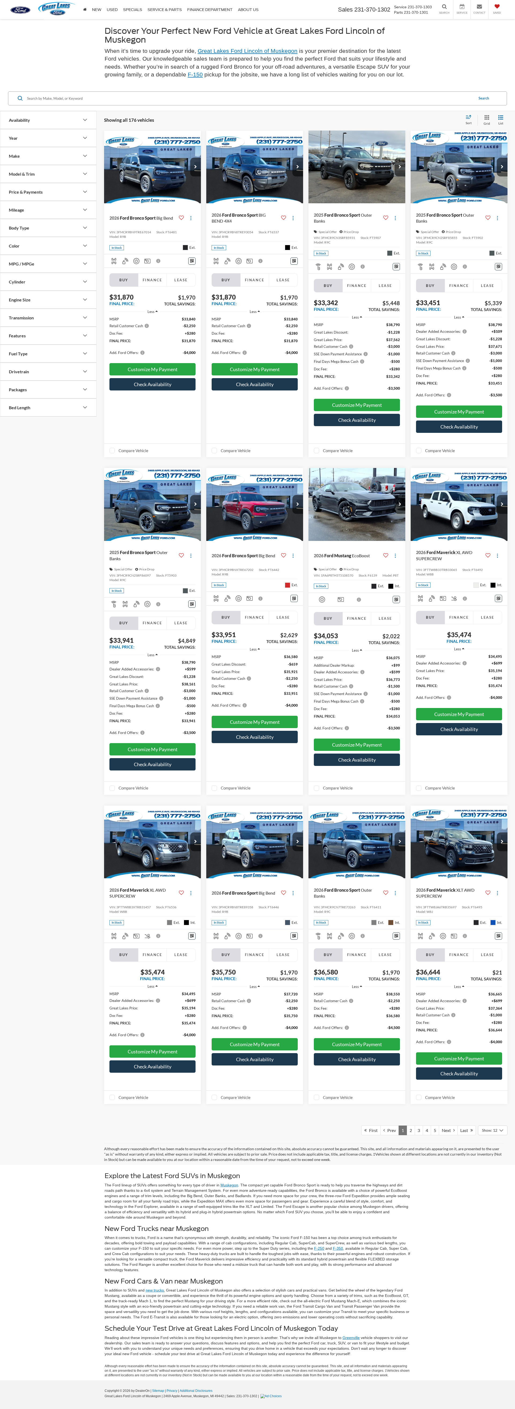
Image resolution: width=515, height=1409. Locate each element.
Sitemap (158, 1391)
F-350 (338, 1248)
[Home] (84, 9)
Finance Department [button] (210, 10)
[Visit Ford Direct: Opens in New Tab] (271, 1396)
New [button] (96, 10)
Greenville (351, 1338)
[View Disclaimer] (158, 261)
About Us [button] (248, 10)
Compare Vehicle (133, 450)
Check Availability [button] (152, 384)
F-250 (319, 1248)
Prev (390, 1130)
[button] (195, 167)
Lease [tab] (180, 280)
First (372, 1130)
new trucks (155, 1290)
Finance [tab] (152, 280)
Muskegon (229, 1185)
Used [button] (112, 10)
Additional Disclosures (196, 1391)
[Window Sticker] (192, 261)
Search (484, 98)
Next (447, 1130)
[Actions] (191, 218)
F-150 (195, 74)
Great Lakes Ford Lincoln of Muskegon (247, 51)
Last (465, 1130)
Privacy (172, 1391)
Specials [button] (132, 10)
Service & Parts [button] (165, 10)
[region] (152, 338)
